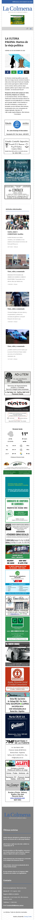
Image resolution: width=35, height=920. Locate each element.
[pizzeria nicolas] (17, 557)
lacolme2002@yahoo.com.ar (15, 905)
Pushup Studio (28, 916)
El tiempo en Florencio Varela (17, 457)
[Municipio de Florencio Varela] (17, 487)
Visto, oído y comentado (16, 271)
